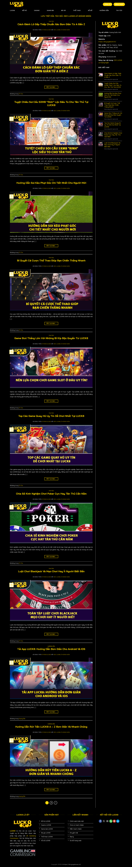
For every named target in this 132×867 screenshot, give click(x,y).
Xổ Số (90, 10)
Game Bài (50, 10)
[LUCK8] (16, 4)
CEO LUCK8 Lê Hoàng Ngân (77, 16)
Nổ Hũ (24, 10)
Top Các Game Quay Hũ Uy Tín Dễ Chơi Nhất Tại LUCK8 (51, 415)
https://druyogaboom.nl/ (107, 42)
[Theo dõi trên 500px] (117, 821)
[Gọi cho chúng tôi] (110, 821)
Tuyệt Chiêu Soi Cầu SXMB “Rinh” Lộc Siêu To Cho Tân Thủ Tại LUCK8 (51, 103)
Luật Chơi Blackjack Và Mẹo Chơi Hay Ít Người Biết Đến (51, 571)
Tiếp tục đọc (51, 87)
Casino (37, 10)
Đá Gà (63, 10)
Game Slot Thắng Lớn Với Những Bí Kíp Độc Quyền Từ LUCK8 (51, 338)
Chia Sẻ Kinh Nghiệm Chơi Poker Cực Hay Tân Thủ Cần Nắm (51, 493)
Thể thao (77, 10)
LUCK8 (12, 10)
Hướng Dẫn (104, 10)
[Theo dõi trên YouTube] (114, 821)
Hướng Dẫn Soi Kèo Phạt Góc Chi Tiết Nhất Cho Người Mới (51, 182)
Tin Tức (119, 10)
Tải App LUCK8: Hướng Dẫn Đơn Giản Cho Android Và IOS (51, 648)
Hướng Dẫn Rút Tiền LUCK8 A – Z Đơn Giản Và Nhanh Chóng (51, 726)
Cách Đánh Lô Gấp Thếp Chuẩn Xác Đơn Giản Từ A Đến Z (51, 24)
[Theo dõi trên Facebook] (100, 821)
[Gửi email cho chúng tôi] (107, 821)
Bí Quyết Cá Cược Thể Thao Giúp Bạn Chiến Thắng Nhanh (51, 260)
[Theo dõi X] (104, 821)
